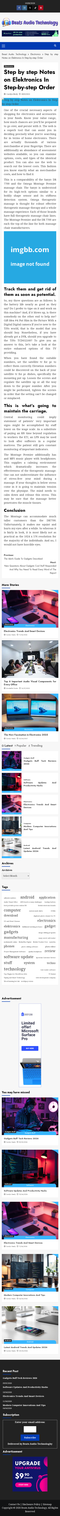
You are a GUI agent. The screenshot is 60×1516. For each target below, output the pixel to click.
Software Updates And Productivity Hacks (40, 784)
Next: (30, 568)
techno (51, 963)
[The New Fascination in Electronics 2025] (30, 712)
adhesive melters (10, 898)
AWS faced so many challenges (31, 902)
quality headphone (35, 952)
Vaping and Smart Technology (14, 978)
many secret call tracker (47, 938)
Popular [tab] (21, 746)
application (47, 897)
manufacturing (16, 937)
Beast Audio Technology (14, 54)
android (27, 897)
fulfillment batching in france (32, 927)
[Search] (55, 45)
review (50, 951)
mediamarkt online (10, 942)
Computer (27, 823)
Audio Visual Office (11, 902)
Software (27, 780)
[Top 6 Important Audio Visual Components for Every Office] (30, 659)
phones (9, 946)
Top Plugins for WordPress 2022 (15, 974)
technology (15, 969)
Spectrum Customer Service (46, 958)
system (29, 963)
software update (18, 956)
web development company (46, 978)
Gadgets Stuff (29, 758)
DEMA (53, 911)
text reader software (48, 970)
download (11, 915)
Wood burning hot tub (12, 981)
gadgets (11, 931)
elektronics (12, 926)
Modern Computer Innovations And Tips (40, 828)
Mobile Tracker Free (40, 942)
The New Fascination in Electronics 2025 (26, 734)
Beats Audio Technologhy (37, 1443)
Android (27, 845)
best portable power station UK (15, 905)
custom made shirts (36, 911)
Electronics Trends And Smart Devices (24, 631)
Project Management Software (15, 952)
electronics (46, 920)
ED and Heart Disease (12, 921)
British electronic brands (47, 905)
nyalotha (52, 942)
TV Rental (52, 974)
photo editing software (29, 947)
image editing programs (47, 933)
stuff (8, 962)
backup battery (50, 902)
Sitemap (47, 1504)
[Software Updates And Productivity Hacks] (12, 782)
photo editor (50, 946)
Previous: (23, 557)
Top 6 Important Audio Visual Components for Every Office (30, 683)
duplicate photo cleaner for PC (45, 916)
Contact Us (14, 1504)
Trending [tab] (36, 746)
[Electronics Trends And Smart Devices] (30, 609)
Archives (7, 870)
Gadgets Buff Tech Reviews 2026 (40, 762)
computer (12, 910)
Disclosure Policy (31, 1504)
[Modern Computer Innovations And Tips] (12, 826)
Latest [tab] (8, 746)
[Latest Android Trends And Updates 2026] (12, 848)
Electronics (35, 54)
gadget (50, 926)
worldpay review (27, 981)
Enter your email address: (30, 1433)
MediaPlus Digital (25, 942)
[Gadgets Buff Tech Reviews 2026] (12, 760)
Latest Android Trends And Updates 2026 (40, 850)
